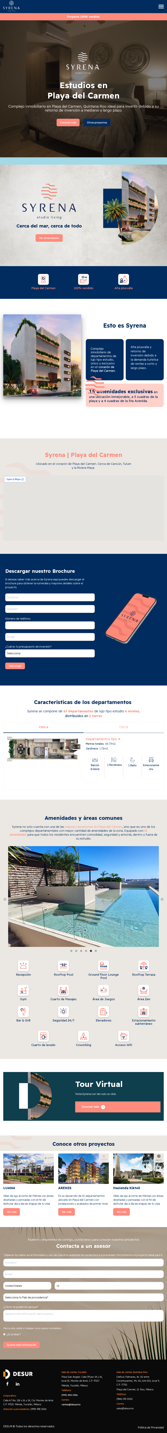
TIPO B (123, 727)
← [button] (5, 899)
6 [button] (95, 951)
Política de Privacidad (151, 1427)
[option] (83, 897)
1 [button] (71, 951)
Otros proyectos (97, 122)
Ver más (11, 1211)
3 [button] (81, 951)
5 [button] (90, 951)
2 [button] (76, 951)
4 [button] (86, 951)
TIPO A (43, 727)
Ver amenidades (49, 238)
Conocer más (68, 122)
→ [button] (162, 899)
